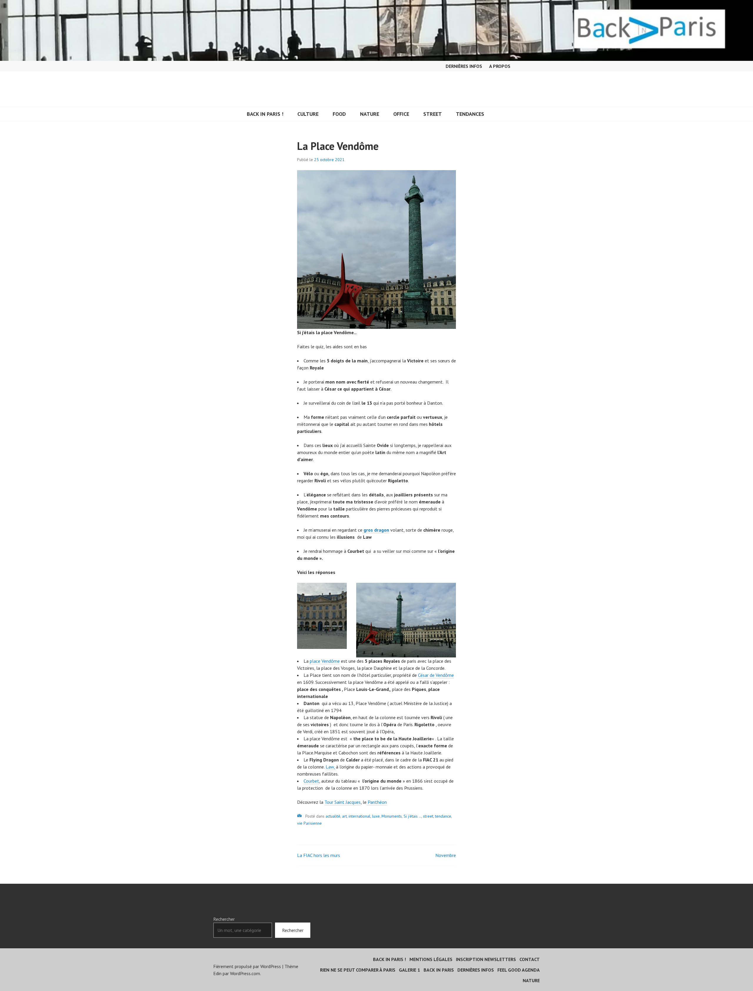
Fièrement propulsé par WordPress (247, 966)
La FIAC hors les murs (318, 855)
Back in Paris (439, 970)
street (428, 816)
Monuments (392, 816)
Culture (308, 114)
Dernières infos (464, 66)
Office (401, 114)
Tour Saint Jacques (342, 802)
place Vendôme (325, 661)
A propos (499, 66)
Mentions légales (430, 959)
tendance (443, 816)
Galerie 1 (409, 970)
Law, (331, 767)
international (359, 816)
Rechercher (224, 919)
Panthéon (376, 802)
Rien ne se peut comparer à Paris (357, 970)
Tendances (470, 114)
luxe (376, 816)
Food (339, 114)
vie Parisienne (309, 823)
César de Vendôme (436, 675)
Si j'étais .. (412, 816)
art (344, 816)
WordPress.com (245, 973)
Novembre (445, 855)
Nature (369, 114)
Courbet (311, 781)
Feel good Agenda (518, 970)
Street (432, 114)
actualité (333, 816)
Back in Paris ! (265, 114)
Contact (529, 959)
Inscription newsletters (486, 959)
